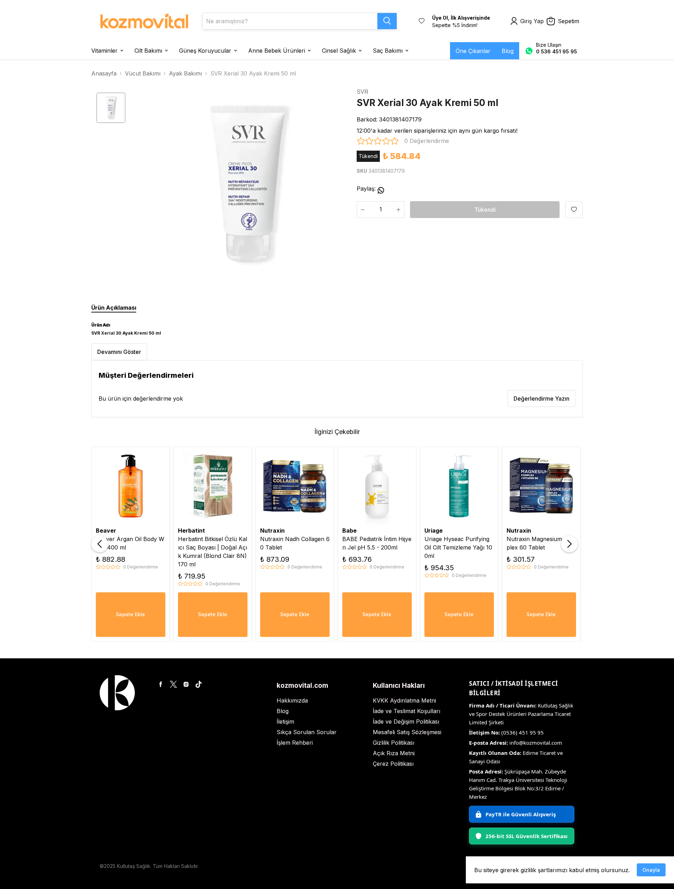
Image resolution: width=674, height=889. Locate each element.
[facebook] (161, 684)
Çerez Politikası (393, 763)
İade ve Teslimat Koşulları (406, 711)
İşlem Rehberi (295, 742)
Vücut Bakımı (142, 73)
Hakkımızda (292, 700)
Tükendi (485, 209)
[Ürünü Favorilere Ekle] (574, 209)
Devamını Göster (119, 351)
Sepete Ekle (130, 614)
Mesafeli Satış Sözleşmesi (407, 732)
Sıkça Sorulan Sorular (307, 732)
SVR (362, 91)
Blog (283, 711)
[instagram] (186, 684)
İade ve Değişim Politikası (406, 721)
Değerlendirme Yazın (541, 398)
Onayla (651, 870)
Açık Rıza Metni (394, 753)
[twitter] (173, 684)
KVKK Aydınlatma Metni (404, 700)
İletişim (285, 721)
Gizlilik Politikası (393, 742)
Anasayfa (104, 73)
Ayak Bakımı (185, 73)
